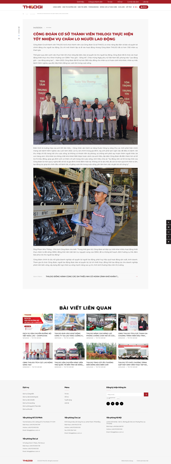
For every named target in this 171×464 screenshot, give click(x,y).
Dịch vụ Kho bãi (27, 409)
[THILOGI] (32, 7)
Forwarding (93, 7)
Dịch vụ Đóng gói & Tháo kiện (32, 406)
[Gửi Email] (168, 227)
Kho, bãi (121, 7)
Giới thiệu (80, 2)
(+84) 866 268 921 (118, 426)
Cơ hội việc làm (133, 2)
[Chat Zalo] (168, 232)
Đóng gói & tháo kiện (108, 7)
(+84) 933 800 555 (33, 427)
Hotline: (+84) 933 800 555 (31, 448)
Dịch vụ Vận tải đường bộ (30, 397)
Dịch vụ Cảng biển (28, 394)
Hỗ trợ (120, 2)
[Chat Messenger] (168, 241)
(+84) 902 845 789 (34, 424)
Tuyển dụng (68, 400)
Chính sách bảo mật (142, 460)
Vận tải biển (82, 7)
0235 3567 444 (71, 430)
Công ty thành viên (95, 2)
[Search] (137, 7)
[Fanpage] (168, 237)
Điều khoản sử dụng (127, 460)
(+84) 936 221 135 (76, 424)
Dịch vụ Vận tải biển (29, 400)
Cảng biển (57, 7)
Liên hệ (145, 2)
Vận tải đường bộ (69, 7)
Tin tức (110, 2)
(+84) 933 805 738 (34, 445)
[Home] (23, 14)
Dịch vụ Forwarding (29, 403)
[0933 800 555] (168, 222)
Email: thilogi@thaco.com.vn (73, 433)
